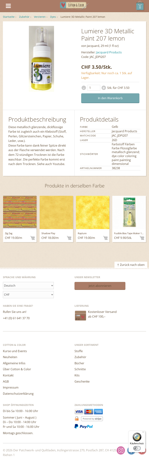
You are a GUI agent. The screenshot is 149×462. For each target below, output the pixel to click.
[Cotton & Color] (74, 6)
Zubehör (24, 16)
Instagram (121, 450)
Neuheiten (10, 357)
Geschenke (82, 381)
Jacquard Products (109, 52)
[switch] (137, 448)
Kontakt (8, 375)
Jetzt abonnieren (100, 286)
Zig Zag (8, 233)
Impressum (11, 387)
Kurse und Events (15, 351)
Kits (77, 375)
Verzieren (40, 16)
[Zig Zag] (20, 212)
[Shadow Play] (56, 212)
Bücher (79, 363)
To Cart (32, 238)
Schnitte (80, 369)
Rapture (82, 233)
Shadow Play (48, 233)
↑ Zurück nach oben (131, 265)
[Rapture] (92, 212)
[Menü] (143, 433)
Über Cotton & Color (17, 369)
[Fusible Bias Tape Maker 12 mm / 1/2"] (129, 212)
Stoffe (78, 351)
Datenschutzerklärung (18, 394)
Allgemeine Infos (14, 363)
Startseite (9, 16)
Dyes (53, 16)
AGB (6, 381)
